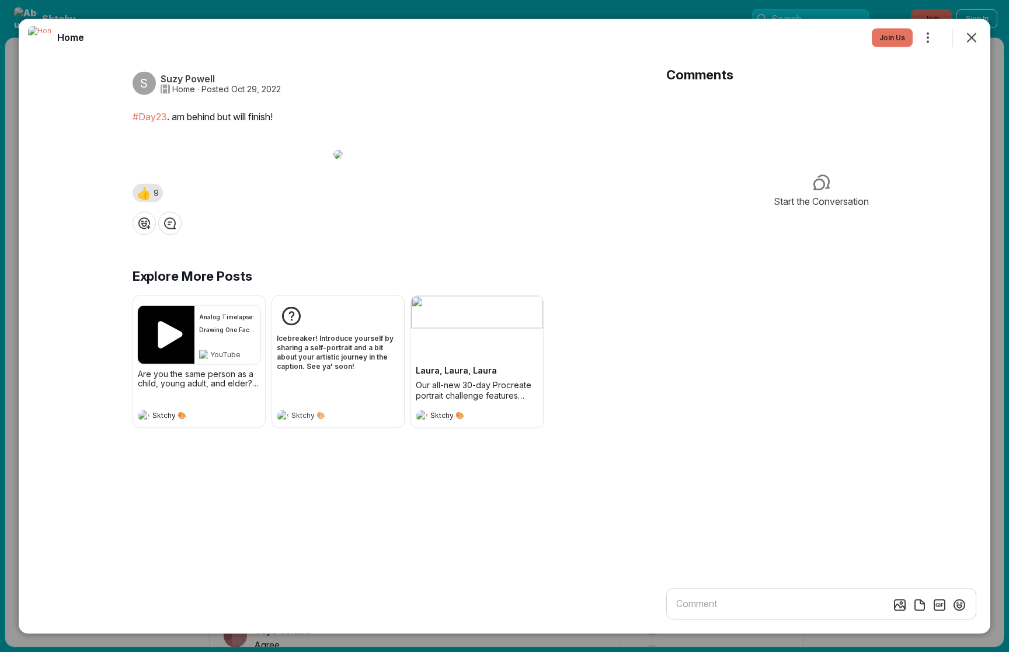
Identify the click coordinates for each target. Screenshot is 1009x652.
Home (183, 88)
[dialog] (504, 326)
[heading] (187, 417)
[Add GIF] (939, 604)
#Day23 (150, 116)
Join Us (892, 37)
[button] (148, 192)
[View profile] (143, 415)
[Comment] (170, 223)
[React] (144, 223)
